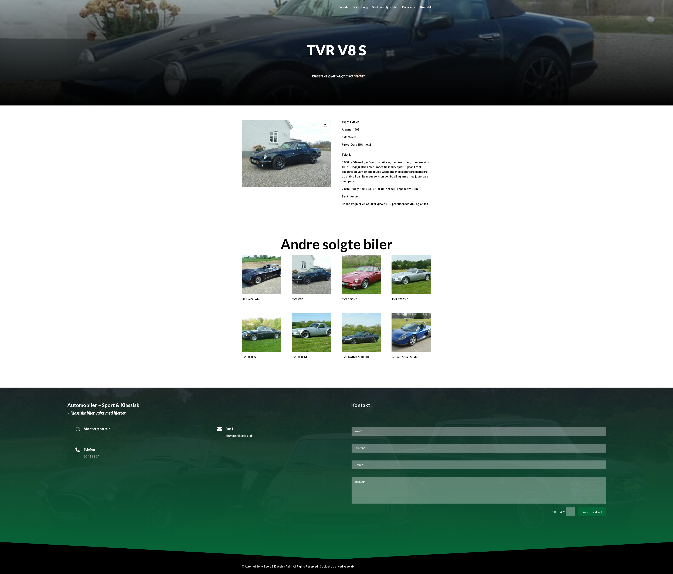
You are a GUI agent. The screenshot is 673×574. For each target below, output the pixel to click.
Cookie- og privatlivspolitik (337, 566)
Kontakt (425, 7)
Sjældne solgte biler (385, 7)
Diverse (407, 7)
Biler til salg (360, 7)
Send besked (592, 512)
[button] (325, 125)
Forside (343, 7)
